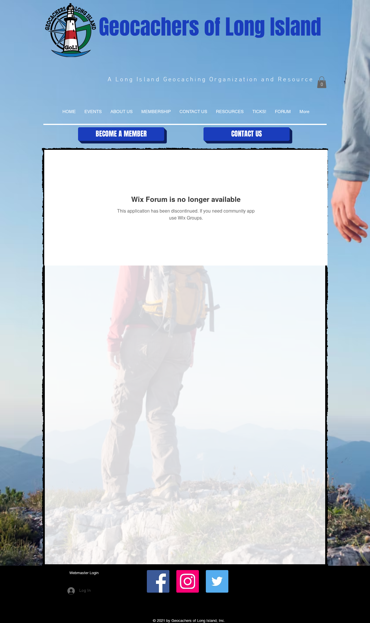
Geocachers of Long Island (210, 27)
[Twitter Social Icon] (217, 581)
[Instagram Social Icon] (187, 581)
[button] (322, 82)
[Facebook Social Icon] (158, 581)
